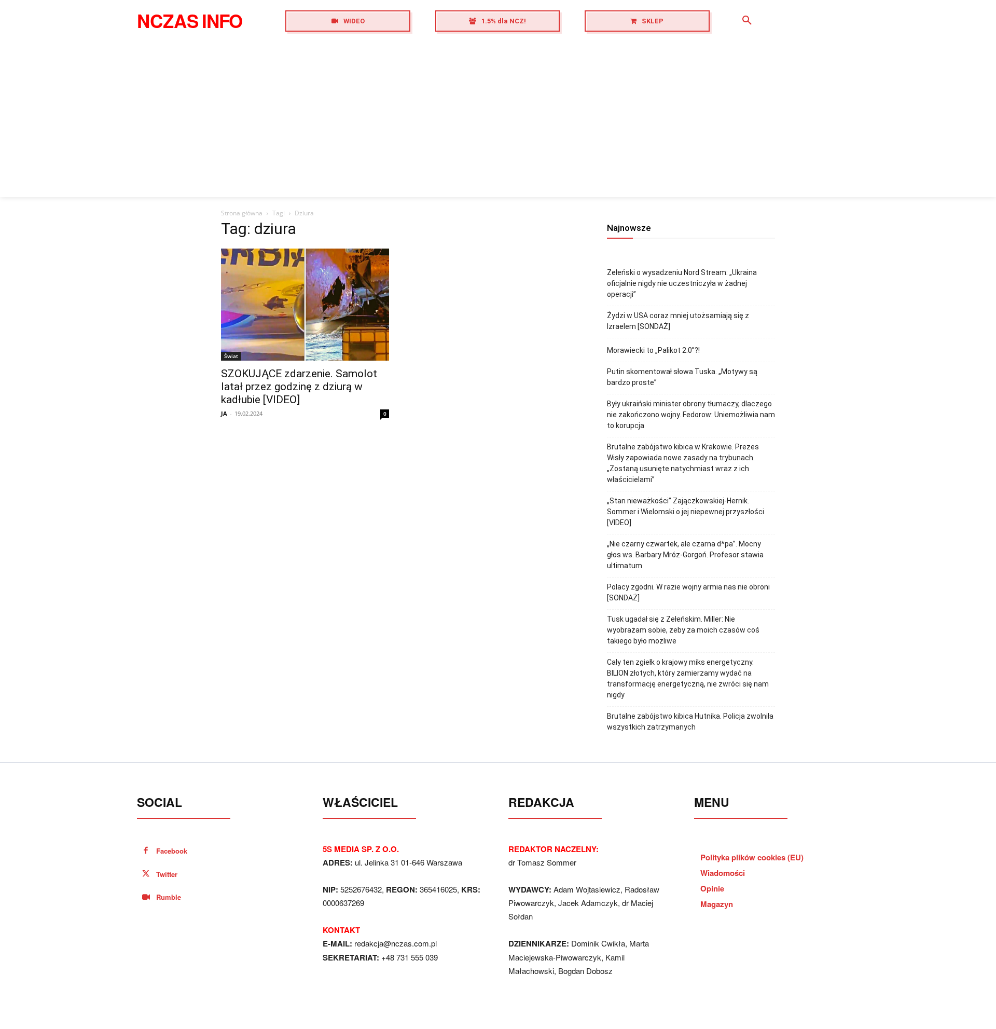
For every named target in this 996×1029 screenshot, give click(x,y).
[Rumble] (146, 897)
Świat (231, 356)
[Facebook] (146, 851)
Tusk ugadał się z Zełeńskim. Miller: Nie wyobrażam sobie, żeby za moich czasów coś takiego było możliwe (683, 630)
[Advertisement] (498, 119)
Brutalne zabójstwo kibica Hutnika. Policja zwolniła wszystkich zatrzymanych (690, 721)
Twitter (166, 874)
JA (224, 413)
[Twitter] (146, 875)
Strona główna (241, 213)
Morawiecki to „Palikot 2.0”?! (653, 350)
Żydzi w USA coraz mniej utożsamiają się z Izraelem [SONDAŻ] (678, 321)
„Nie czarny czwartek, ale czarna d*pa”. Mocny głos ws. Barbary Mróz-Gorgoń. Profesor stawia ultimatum (685, 555)
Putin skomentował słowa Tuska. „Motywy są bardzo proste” (682, 377)
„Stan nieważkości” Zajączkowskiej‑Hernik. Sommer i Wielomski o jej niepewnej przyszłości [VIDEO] (685, 512)
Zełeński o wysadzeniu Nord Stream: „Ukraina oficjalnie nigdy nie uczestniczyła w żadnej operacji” (682, 283)
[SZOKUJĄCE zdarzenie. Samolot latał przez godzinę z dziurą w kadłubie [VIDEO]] (305, 305)
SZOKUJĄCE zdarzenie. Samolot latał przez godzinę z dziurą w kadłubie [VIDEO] (299, 386)
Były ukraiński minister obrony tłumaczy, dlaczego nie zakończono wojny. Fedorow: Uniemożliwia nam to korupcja (691, 415)
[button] (747, 20)
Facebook (171, 851)
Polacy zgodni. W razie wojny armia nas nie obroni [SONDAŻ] (688, 592)
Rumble (168, 897)
